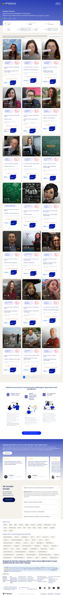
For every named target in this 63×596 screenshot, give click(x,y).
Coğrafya (6, 540)
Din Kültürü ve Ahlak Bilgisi (16, 540)
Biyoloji (16, 537)
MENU (59, 3)
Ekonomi (56, 554)
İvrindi (24, 527)
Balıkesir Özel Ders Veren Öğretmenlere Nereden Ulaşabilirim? (39, 487)
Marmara (46, 527)
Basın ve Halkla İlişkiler (18, 557)
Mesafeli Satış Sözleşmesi (32, 580)
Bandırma (21, 524)
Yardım (4, 581)
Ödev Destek (31, 551)
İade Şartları (30, 581)
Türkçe (17, 548)
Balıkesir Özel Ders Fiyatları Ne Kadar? (33, 502)
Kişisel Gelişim (40, 542)
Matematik (44, 557)
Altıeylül (5, 524)
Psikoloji (33, 540)
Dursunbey (39, 524)
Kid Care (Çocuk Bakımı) (20, 551)
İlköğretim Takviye (53, 557)
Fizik (12, 548)
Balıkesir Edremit (47, 524)
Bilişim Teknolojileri (7, 537)
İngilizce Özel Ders (13, 581)
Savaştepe (52, 527)
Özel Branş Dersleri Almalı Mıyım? (32, 507)
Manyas (39, 527)
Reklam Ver (50, 582)
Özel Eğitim (16, 545)
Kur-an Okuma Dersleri (8, 554)
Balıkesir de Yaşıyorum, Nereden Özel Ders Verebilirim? (37, 516)
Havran (19, 527)
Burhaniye (33, 524)
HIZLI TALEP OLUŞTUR (13, 83)
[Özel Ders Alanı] (9, 4)
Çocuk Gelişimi (20, 554)
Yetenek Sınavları (7, 545)
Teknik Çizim (29, 557)
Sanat (32, 537)
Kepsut (34, 527)
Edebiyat (5, 548)
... (36, 377)
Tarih (52, 537)
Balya (15, 524)
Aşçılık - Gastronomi (8, 551)
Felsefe (26, 540)
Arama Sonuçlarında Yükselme (54, 576)
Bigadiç (26, 524)
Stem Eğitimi (37, 545)
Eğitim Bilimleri (49, 542)
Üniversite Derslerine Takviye (45, 554)
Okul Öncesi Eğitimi (42, 551)
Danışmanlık (54, 545)
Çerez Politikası (57, 593)
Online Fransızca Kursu (22, 581)
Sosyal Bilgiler (24, 537)
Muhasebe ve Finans (8, 542)
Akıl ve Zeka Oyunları (27, 545)
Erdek (54, 524)
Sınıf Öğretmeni (34, 548)
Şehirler (11, 582)
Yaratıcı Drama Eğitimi (30, 554)
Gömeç (5, 527)
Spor (38, 537)
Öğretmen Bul (7, 453)
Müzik (37, 557)
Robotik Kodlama (7, 557)
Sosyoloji (25, 542)
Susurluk (10, 530)
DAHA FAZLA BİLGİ (8, 499)
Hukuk (46, 540)
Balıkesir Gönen (12, 527)
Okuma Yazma (44, 548)
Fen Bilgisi (25, 548)
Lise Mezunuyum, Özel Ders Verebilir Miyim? (34, 511)
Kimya (51, 548)
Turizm (40, 540)
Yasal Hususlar (43, 593)
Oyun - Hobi (45, 537)
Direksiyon (18, 542)
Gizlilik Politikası (50, 593)
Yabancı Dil (45, 545)
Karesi (29, 527)
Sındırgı (5, 530)
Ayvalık (10, 524)
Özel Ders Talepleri (6, 580)
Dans (32, 542)
